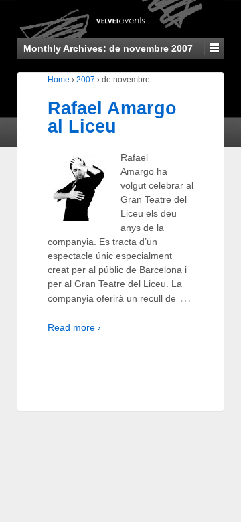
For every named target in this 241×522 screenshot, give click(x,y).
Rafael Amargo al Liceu (112, 117)
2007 (85, 79)
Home (59, 79)
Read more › (74, 327)
